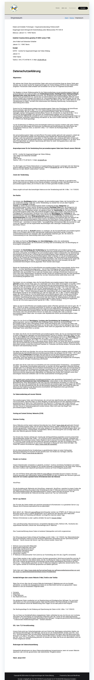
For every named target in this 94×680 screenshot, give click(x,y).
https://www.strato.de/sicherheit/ (46, 444)
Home (57, 8)
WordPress (76, 675)
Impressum (72, 8)
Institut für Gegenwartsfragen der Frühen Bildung (39, 675)
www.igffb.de (47, 474)
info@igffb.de (41, 60)
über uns (64, 8)
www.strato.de (61, 425)
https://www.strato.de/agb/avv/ (32, 453)
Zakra (69, 675)
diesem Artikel (56, 518)
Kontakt (83, 8)
